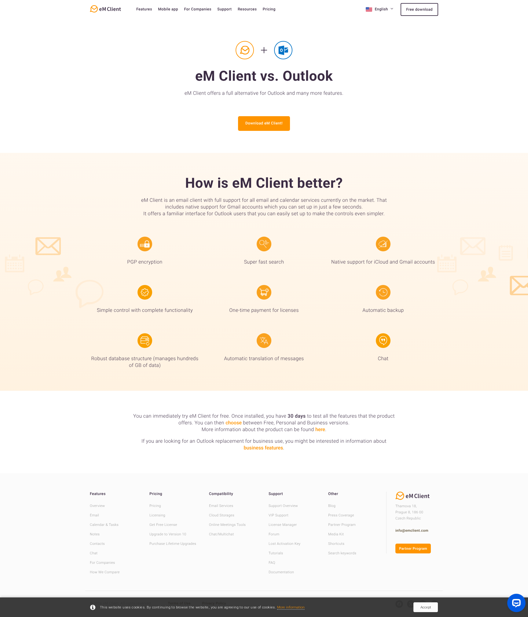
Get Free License (163, 525)
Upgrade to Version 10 (167, 534)
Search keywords (342, 553)
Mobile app (168, 9)
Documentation (281, 572)
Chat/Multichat (221, 534)
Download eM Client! (264, 123)
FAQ (272, 562)
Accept (425, 607)
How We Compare (105, 572)
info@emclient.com (411, 530)
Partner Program (342, 525)
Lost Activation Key (284, 543)
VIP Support (278, 515)
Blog (332, 506)
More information (291, 607)
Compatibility (221, 494)
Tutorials (276, 553)
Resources (247, 9)
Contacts (97, 543)
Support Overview (283, 506)
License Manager (283, 525)
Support (224, 9)
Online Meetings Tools (227, 525)
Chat (93, 553)
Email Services (221, 506)
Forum (274, 534)
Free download (419, 9)
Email (94, 515)
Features (144, 9)
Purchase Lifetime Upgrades (172, 543)
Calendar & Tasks (104, 525)
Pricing (269, 9)
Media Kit (336, 534)
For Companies (197, 9)
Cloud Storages (221, 515)
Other (333, 494)
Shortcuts (336, 543)
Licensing (157, 515)
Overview (97, 506)
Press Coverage (341, 515)
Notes (95, 534)
